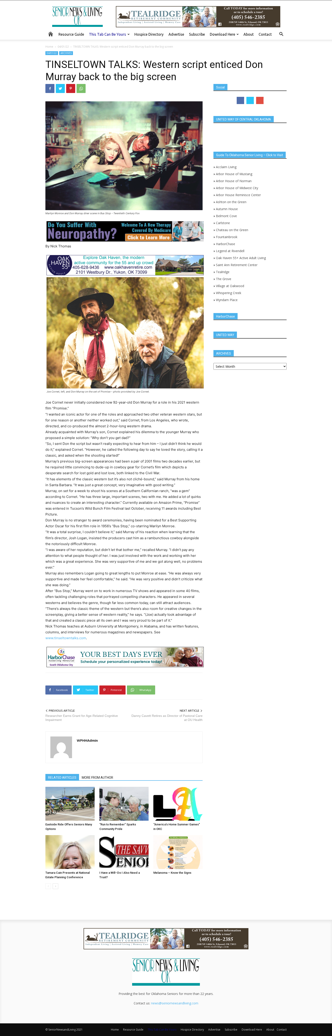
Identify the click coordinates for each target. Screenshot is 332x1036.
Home (49, 47)
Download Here (222, 34)
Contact (265, 34)
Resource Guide (71, 34)
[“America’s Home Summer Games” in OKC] (178, 804)
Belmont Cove (226, 216)
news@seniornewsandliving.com (174, 1003)
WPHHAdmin (87, 740)
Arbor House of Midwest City (237, 188)
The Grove (223, 279)
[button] (281, 35)
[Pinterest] (70, 88)
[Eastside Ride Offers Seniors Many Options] (70, 804)
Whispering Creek (228, 293)
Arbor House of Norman (234, 181)
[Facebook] (49, 88)
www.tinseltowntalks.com (65, 638)
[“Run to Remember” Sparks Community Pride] (124, 804)
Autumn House (227, 209)
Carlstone (223, 223)
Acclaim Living (226, 167)
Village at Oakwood (230, 286)
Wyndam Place (227, 300)
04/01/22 (63, 47)
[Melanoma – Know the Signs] (178, 852)
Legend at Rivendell (230, 251)
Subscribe (197, 34)
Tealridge (223, 272)
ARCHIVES (66, 53)
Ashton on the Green (231, 202)
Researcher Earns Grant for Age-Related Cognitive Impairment (81, 718)
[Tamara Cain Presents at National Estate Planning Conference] (70, 852)
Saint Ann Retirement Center (236, 265)
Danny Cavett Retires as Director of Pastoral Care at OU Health (167, 718)
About (248, 34)
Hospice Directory (149, 34)
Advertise (176, 34)
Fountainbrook (226, 237)
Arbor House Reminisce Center (238, 195)
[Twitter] (60, 88)
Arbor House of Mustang (234, 174)
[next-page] (55, 886)
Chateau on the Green (232, 230)
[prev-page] (48, 886)
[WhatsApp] (81, 88)
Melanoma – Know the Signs (172, 872)
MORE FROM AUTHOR (97, 777)
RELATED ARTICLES (62, 777)
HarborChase (225, 244)
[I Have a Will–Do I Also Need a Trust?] (124, 852)
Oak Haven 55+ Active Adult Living (240, 258)
